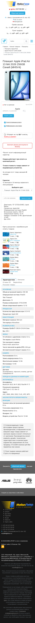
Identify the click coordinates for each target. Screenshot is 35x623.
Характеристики (9, 280)
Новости (7, 519)
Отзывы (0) (7, 282)
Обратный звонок (17, 13)
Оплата (7, 511)
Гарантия (7, 515)
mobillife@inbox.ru (17, 567)
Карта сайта (8, 522)
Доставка (8, 513)
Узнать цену (8, 116)
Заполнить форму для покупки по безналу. (17, 145)
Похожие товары (9, 285)
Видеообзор (17, 282)
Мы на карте (18, 19)
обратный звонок (18, 466)
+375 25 (8, 529)
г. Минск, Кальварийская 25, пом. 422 (14, 531)
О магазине (8, 509)
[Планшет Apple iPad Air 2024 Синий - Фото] (17, 86)
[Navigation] (32, 41)
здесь (5, 600)
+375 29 (8, 525)
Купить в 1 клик (26, 198)
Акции (7, 518)
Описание (21, 280)
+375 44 (8, 527)
